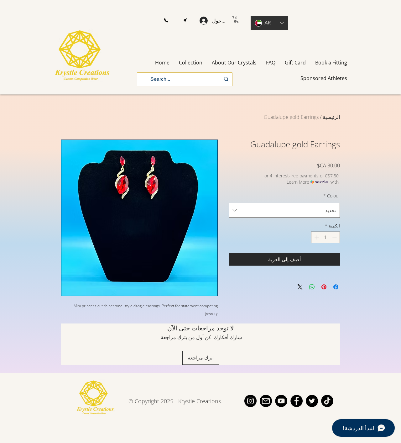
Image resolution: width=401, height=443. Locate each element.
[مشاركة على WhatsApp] (312, 287)
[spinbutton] (325, 237)
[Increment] (316, 237)
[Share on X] (300, 287)
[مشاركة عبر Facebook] (336, 287)
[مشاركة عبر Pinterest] (324, 287)
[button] (165, 20)
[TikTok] (327, 401)
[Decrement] (335, 237)
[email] (266, 401)
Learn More (298, 182)
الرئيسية (331, 117)
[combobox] (284, 210)
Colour (331, 196)
